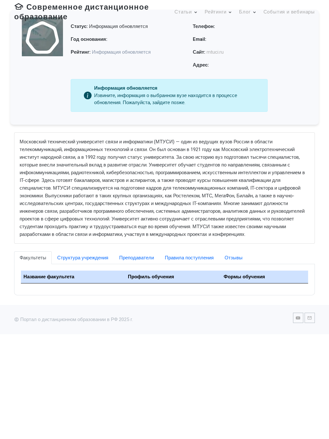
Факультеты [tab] (33, 257)
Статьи (183, 11)
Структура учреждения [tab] (82, 257)
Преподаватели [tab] (136, 257)
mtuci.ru (215, 52)
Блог (244, 11)
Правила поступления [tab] (189, 257)
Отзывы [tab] (234, 257)
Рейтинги (215, 11)
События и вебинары (289, 11)
